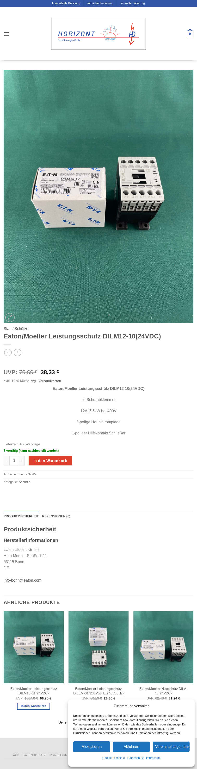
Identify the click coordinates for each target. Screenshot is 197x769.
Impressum (153, 758)
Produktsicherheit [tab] (21, 516)
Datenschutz (135, 758)
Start (8, 329)
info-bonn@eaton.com (22, 580)
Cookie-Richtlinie (113, 758)
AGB (16, 755)
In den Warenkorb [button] (33, 706)
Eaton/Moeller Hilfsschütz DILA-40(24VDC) (163, 691)
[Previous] (3, 665)
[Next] (193, 665)
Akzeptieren (92, 746)
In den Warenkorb (50, 461)
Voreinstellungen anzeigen (172, 746)
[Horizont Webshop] (98, 34)
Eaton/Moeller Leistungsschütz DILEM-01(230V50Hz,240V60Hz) (98, 691)
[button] (6, 34)
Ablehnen (131, 746)
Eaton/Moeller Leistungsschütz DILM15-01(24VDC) (33, 691)
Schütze (21, 329)
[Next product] (8, 352)
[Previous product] (17, 352)
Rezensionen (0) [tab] (56, 516)
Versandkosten (49, 381)
